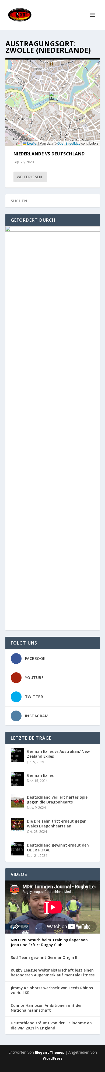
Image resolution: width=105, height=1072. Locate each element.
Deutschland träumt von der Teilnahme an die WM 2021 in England (51, 1025)
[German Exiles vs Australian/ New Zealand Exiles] (17, 755)
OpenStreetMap (68, 143)
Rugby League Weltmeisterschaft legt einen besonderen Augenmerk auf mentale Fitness (52, 972)
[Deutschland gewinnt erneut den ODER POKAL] (17, 848)
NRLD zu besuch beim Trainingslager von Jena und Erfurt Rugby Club (49, 942)
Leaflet (31, 143)
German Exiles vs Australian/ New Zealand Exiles (58, 754)
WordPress (52, 1058)
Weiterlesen (29, 176)
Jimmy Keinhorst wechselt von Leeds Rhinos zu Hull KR (52, 990)
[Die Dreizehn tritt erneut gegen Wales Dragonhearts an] (17, 824)
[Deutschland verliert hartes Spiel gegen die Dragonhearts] (17, 801)
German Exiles (40, 775)
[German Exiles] (17, 779)
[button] (52, 97)
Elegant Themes (49, 1052)
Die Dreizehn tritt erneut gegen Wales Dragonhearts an (56, 824)
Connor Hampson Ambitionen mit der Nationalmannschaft (46, 1008)
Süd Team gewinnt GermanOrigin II (44, 957)
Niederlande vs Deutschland (49, 154)
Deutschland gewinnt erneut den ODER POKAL (58, 847)
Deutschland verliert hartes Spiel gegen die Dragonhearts (58, 800)
